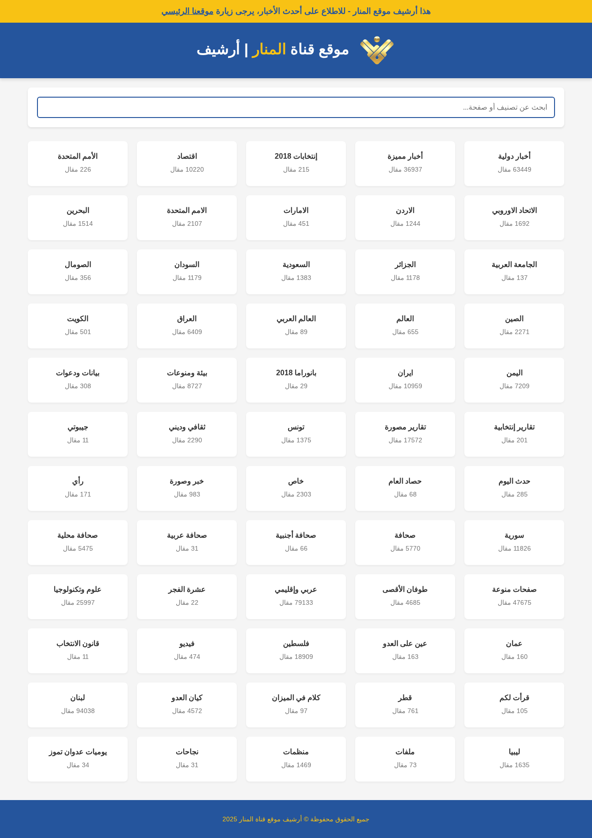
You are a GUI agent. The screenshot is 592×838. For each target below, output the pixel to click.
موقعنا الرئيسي (187, 11)
